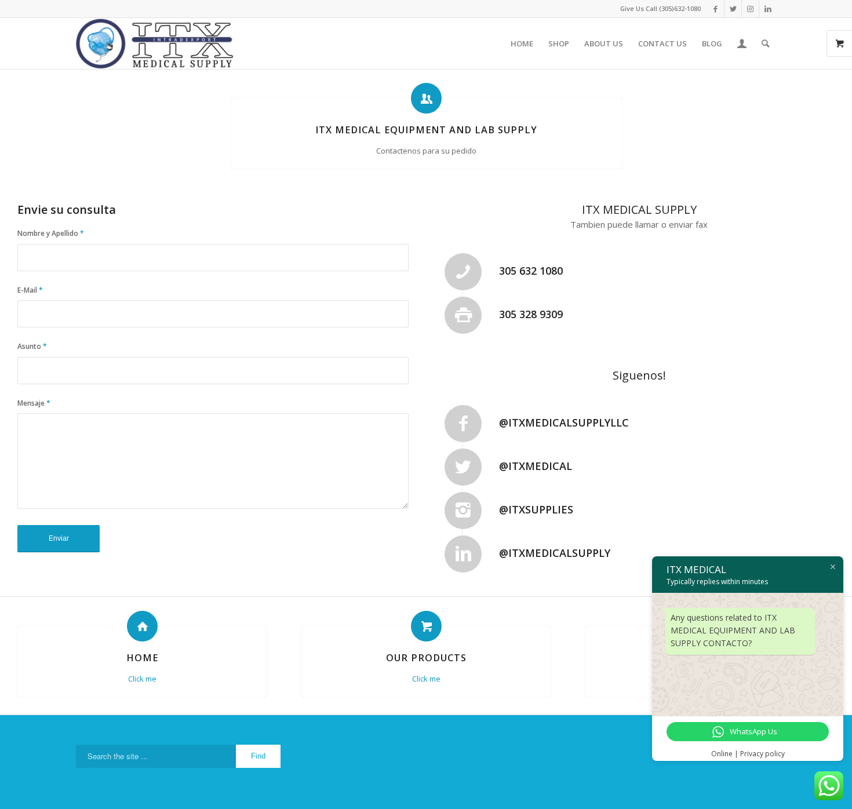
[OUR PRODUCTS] (426, 626)
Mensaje (33, 403)
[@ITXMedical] (463, 467)
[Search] (765, 43)
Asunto (32, 346)
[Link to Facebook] (715, 8)
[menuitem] (522, 43)
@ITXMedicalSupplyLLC (564, 422)
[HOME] (142, 626)
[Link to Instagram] (750, 8)
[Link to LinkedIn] (768, 8)
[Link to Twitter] (732, 8)
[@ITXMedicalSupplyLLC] (463, 423)
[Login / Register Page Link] (742, 43)
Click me (142, 678)
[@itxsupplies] (463, 510)
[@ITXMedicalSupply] (463, 554)
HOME (142, 657)
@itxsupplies (536, 509)
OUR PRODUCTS (426, 657)
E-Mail (30, 290)
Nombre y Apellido (50, 233)
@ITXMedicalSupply (554, 553)
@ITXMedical (535, 466)
